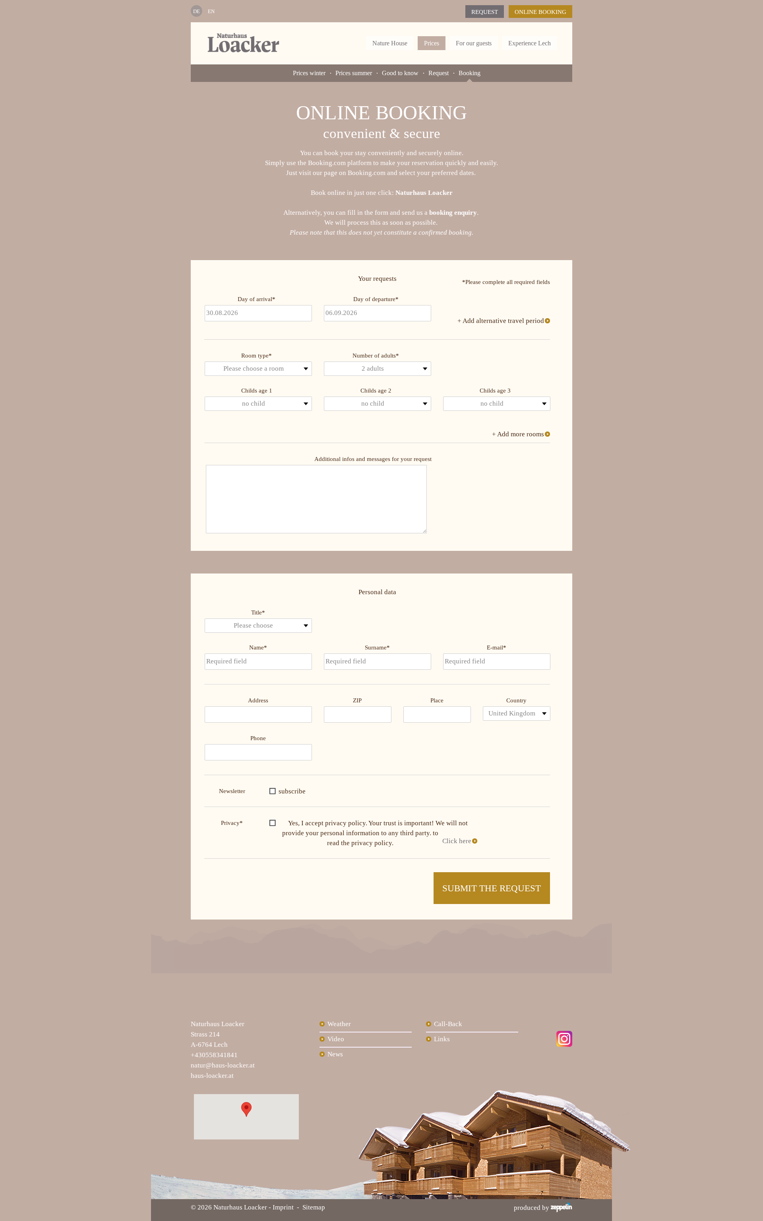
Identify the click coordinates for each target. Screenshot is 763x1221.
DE (196, 11)
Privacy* (232, 823)
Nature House (389, 43)
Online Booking (540, 12)
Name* (258, 647)
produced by (532, 1207)
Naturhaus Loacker (424, 192)
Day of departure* (376, 299)
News (335, 1054)
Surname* (377, 647)
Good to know (400, 73)
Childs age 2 (375, 390)
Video (335, 1039)
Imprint (283, 1207)
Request (484, 12)
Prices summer (353, 73)
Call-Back (448, 1024)
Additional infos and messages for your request (373, 459)
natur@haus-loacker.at (223, 1065)
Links (442, 1039)
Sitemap (313, 1207)
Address (258, 700)
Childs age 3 (495, 390)
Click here (456, 841)
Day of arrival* (256, 299)
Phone (258, 738)
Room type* (256, 355)
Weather (339, 1024)
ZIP (357, 700)
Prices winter (309, 73)
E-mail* (496, 647)
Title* (258, 612)
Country (516, 700)
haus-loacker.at (212, 1075)
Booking (469, 73)
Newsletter (232, 791)
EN (211, 11)
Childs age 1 (256, 390)
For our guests (474, 43)
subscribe (292, 791)
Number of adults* (375, 355)
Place (436, 700)
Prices (431, 43)
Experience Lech (529, 43)
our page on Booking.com (349, 173)
